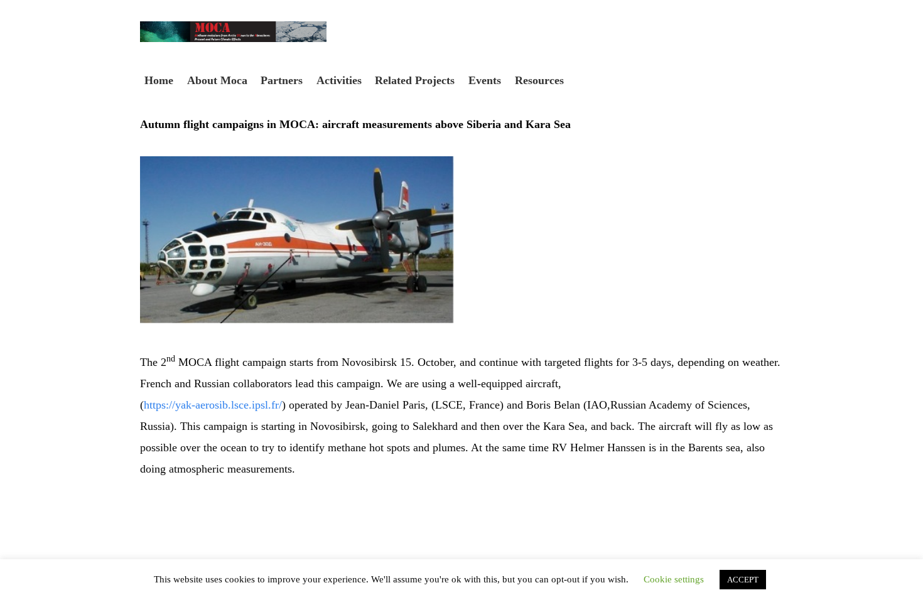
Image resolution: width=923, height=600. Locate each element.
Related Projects (415, 80)
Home (158, 80)
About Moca (217, 80)
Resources (539, 80)
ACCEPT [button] (742, 579)
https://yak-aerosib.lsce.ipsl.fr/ (213, 405)
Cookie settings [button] (674, 579)
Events (484, 80)
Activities (339, 80)
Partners (282, 80)
